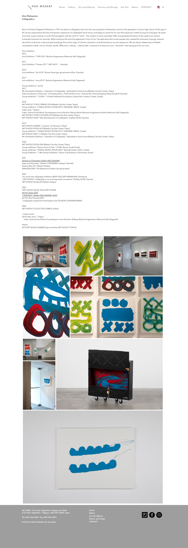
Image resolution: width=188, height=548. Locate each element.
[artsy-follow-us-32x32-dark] (145, 515)
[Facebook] (152, 515)
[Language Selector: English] (160, 7)
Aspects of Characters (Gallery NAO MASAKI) (41, 161)
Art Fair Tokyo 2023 (30, 193)
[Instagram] (159, 515)
